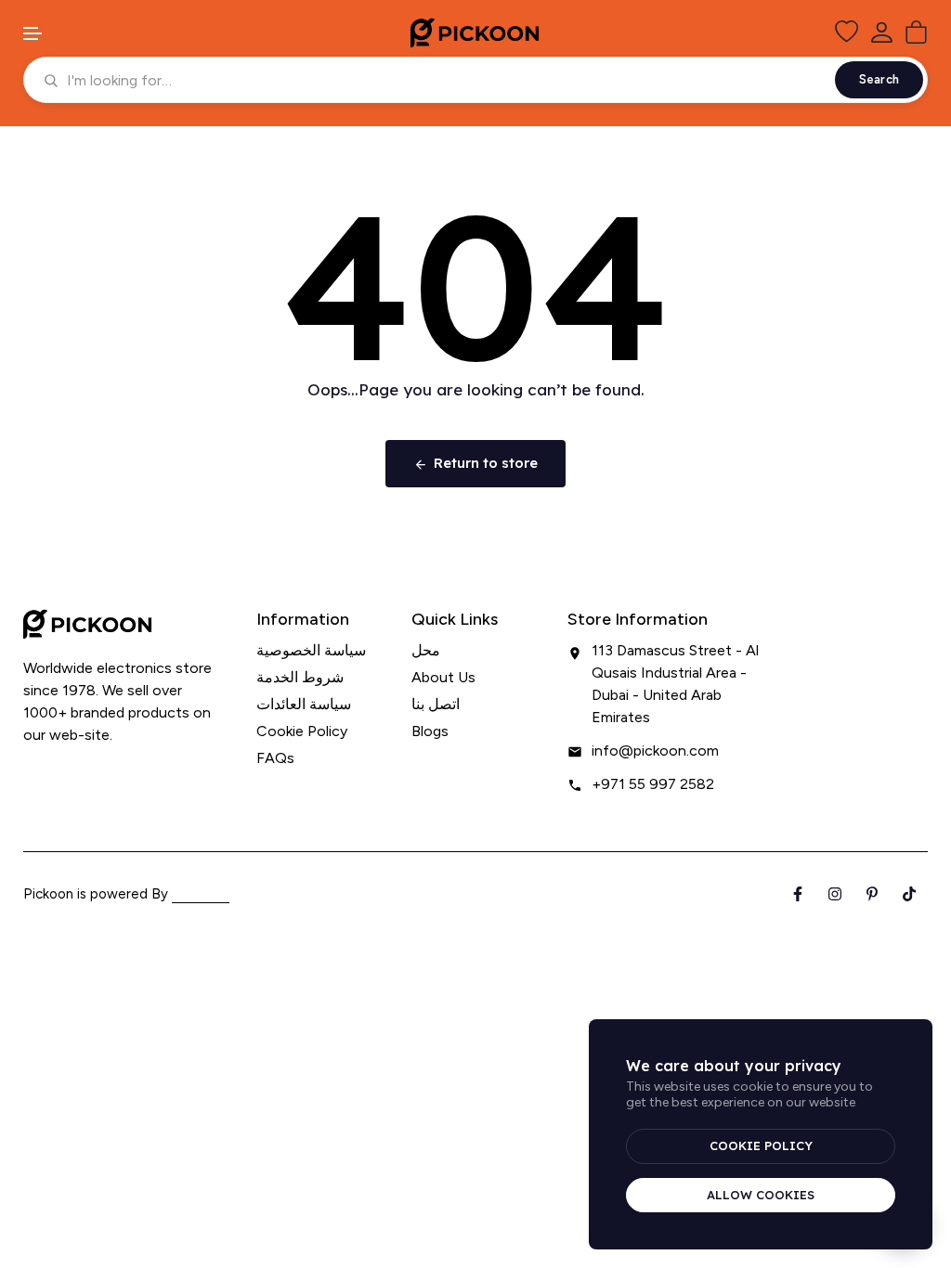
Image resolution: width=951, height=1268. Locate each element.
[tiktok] (121, 771)
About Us (443, 677)
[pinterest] (91, 771)
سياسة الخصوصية (311, 650)
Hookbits (200, 894)
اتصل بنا (435, 704)
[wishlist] (846, 32)
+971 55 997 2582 (653, 784)
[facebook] (28, 771)
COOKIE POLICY (761, 1145)
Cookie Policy (301, 731)
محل (425, 650)
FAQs (275, 758)
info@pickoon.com (655, 750)
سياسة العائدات (303, 704)
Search (879, 79)
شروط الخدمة (300, 677)
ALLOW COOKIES (760, 1194)
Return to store (486, 463)
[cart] (916, 32)
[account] (881, 32)
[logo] (475, 32)
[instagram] (59, 771)
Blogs (430, 731)
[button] (33, 34)
